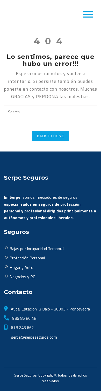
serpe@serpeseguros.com (33, 337)
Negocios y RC (22, 277)
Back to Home (50, 136)
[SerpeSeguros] (31, 15)
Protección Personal (27, 258)
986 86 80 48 (23, 318)
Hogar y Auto (21, 267)
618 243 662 (22, 327)
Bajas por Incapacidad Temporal (37, 248)
